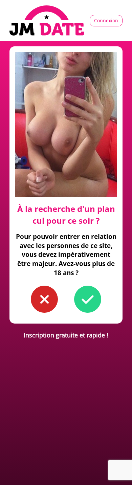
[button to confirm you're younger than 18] (44, 299)
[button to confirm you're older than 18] (87, 299)
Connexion (106, 20)
